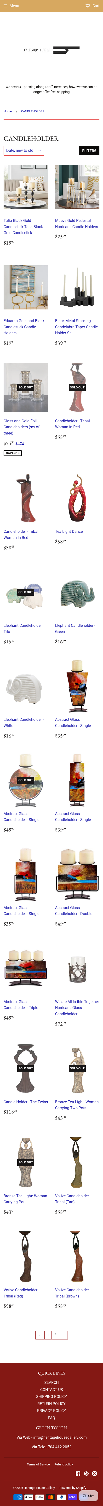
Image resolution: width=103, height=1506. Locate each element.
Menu (14, 6)
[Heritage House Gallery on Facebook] (77, 1474)
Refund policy (63, 1464)
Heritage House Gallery (39, 1488)
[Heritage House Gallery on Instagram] (94, 1474)
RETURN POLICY (51, 1403)
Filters (89, 150)
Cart (95, 6)
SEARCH (51, 1382)
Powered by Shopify (72, 1488)
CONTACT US (51, 1389)
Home (8, 111)
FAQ (51, 1418)
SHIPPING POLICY (51, 1396)
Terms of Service (38, 1464)
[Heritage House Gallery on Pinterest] (86, 1474)
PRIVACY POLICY (51, 1410)
